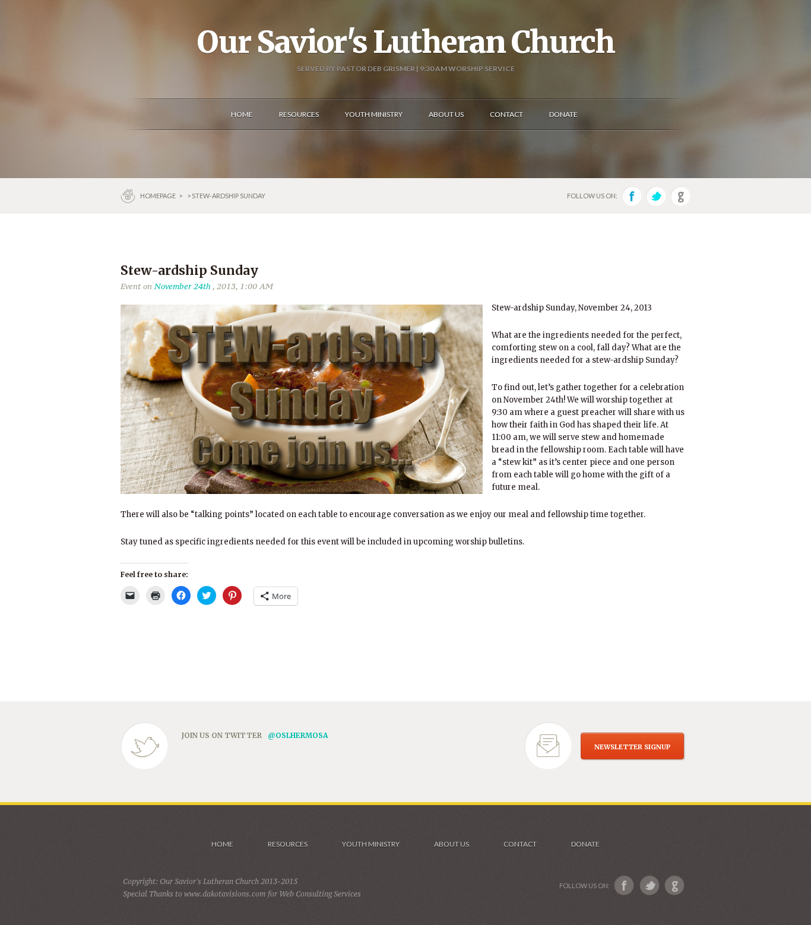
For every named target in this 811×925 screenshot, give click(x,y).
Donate (585, 844)
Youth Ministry (371, 844)
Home (222, 844)
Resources (288, 844)
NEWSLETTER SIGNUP (632, 747)
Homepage (158, 195)
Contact (520, 844)
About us (451, 844)
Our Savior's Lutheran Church (405, 42)
